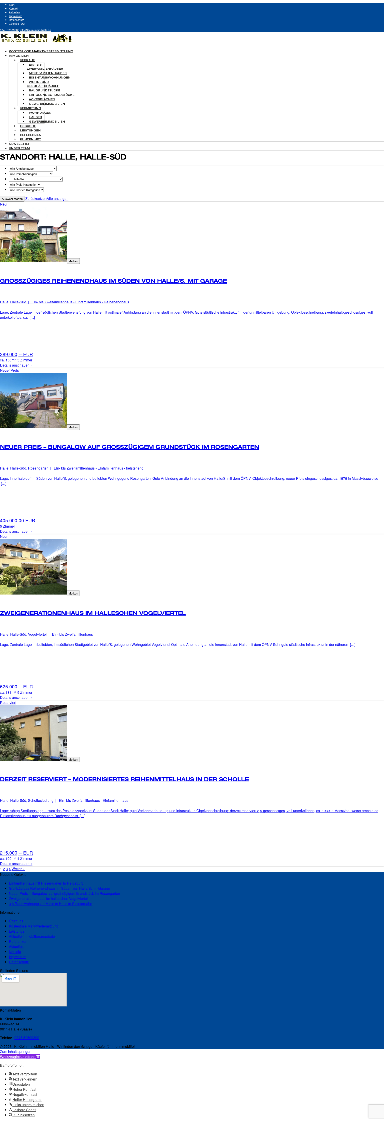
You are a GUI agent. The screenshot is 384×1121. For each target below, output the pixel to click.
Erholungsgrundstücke (51, 95)
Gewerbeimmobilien (47, 104)
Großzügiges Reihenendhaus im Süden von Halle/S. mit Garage (59, 888)
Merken (73, 261)
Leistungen (30, 130)
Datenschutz (16, 20)
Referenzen (30, 135)
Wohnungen (40, 113)
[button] (20, 1056)
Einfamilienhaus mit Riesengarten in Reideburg (46, 883)
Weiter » (18, 868)
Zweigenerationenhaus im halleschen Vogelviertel (48, 898)
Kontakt (13, 8)
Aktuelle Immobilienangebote (32, 936)
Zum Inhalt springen (15, 1051)
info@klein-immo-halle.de (35, 30)
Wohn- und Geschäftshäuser (43, 84)
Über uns (16, 920)
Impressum (15, 16)
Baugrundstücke (44, 90)
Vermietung (30, 108)
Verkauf (27, 60)
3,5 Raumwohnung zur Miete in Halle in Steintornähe (50, 903)
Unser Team (19, 148)
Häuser (35, 117)
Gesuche (28, 126)
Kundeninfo (30, 139)
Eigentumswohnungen (49, 78)
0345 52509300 (9, 30)
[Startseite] (36, 43)
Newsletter (19, 144)
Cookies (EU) (17, 23)
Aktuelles (14, 12)
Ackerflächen (42, 99)
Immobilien (19, 56)
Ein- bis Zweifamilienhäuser (45, 67)
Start (11, 4)
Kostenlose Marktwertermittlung (41, 51)
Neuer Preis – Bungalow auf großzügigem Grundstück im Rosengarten (64, 893)
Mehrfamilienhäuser (48, 73)
